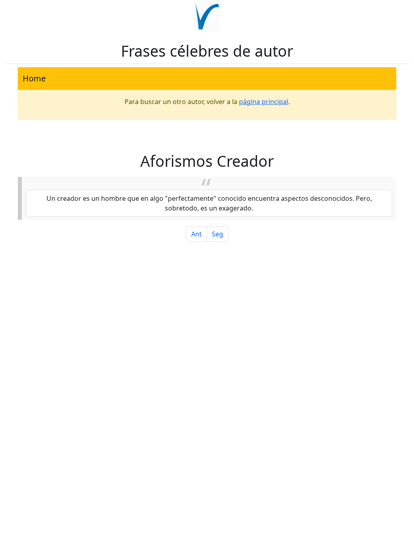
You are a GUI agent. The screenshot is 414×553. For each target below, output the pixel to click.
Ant (196, 234)
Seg (217, 234)
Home (34, 78)
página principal (263, 101)
